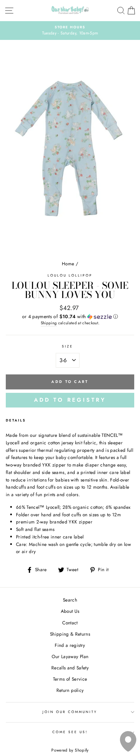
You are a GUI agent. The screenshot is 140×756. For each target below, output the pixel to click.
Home (68, 263)
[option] (70, 31)
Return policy (70, 690)
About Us (70, 611)
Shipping (49, 323)
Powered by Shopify (69, 750)
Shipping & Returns (70, 634)
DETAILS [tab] (16, 420)
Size (67, 346)
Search (70, 599)
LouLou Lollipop (70, 275)
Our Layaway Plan (70, 656)
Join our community (69, 711)
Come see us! (70, 732)
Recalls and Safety (70, 667)
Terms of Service (70, 679)
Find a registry (70, 645)
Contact (69, 622)
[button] (70, 316)
